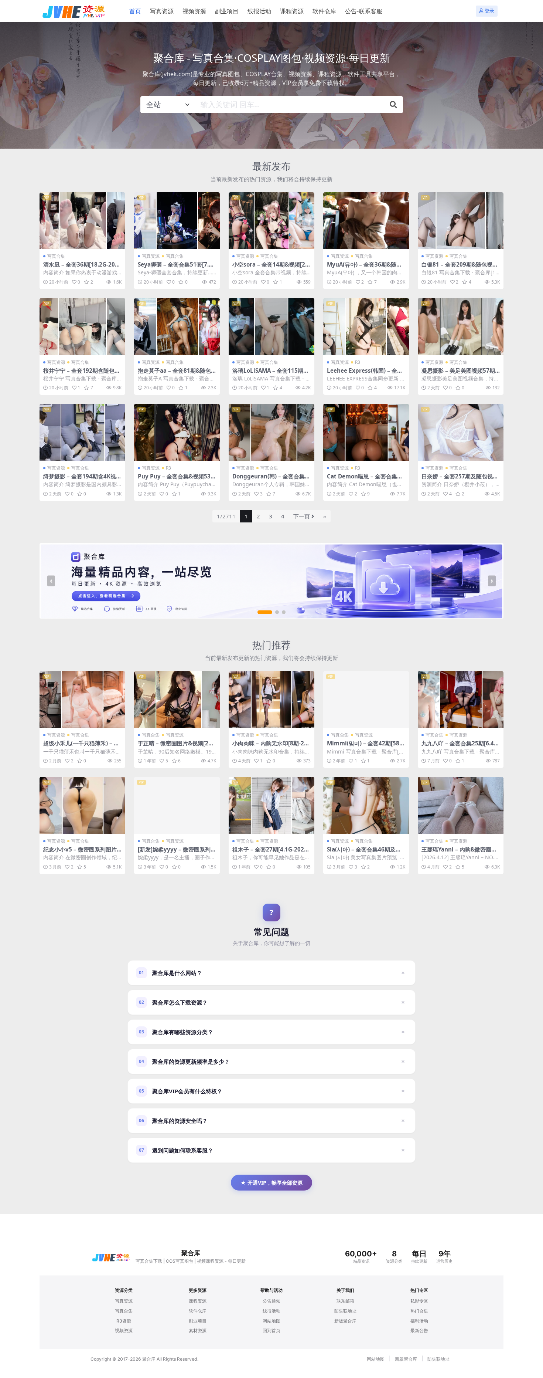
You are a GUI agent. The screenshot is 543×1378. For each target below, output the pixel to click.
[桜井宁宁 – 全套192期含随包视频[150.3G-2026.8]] (82, 326)
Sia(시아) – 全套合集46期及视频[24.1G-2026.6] (364, 853)
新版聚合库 (345, 1321)
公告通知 (271, 1301)
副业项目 (227, 11)
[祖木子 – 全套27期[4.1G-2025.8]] (271, 805)
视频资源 (194, 11)
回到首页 (271, 1330)
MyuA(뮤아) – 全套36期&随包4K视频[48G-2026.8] (366, 268)
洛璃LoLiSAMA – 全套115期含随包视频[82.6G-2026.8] (270, 374)
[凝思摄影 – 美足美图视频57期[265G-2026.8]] (460, 326)
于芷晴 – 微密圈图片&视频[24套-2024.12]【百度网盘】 (175, 746)
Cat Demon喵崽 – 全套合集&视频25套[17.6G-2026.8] (364, 480)
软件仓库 (324, 11)
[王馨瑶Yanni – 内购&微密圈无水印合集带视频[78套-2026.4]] (460, 805)
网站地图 (271, 1321)
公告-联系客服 (363, 11)
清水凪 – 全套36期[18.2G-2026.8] (80, 268)
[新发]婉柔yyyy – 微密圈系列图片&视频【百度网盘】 (177, 853)
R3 (357, 362)
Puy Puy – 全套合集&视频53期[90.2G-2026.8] (177, 480)
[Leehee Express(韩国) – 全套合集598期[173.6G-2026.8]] (366, 326)
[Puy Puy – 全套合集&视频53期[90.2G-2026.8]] (177, 432)
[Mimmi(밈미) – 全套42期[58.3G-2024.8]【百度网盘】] (366, 699)
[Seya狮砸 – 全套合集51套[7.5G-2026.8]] (177, 221)
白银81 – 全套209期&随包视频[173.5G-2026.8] (459, 268)
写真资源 (162, 11)
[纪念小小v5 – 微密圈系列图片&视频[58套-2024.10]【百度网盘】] (82, 805)
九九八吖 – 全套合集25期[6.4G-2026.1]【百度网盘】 (460, 746)
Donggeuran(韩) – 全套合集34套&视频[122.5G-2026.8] (270, 480)
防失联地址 (345, 1311)
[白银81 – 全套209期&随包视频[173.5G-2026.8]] (460, 221)
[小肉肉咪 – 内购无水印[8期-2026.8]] (271, 699)
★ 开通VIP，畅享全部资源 (271, 1182)
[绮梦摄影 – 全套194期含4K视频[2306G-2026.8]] (82, 432)
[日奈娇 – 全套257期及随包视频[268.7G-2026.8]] (460, 432)
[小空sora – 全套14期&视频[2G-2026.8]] (271, 221)
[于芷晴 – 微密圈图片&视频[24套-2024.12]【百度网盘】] (177, 699)
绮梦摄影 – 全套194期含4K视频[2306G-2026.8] (82, 480)
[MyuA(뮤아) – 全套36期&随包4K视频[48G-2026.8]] (366, 221)
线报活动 (259, 11)
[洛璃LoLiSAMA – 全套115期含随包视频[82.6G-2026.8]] (271, 326)
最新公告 (419, 1330)
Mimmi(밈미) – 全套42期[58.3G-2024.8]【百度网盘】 (365, 746)
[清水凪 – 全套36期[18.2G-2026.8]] (82, 221)
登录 (489, 11)
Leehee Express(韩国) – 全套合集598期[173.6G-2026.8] (365, 374)
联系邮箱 (345, 1301)
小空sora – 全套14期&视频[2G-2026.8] (270, 268)
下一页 (301, 516)
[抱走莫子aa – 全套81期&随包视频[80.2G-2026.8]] (177, 326)
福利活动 (419, 1321)
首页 (135, 11)
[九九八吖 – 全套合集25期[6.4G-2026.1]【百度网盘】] (460, 699)
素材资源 (197, 1330)
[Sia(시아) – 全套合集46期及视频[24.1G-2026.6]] (366, 805)
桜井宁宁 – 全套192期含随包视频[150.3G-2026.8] (81, 374)
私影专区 (419, 1301)
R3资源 (123, 1321)
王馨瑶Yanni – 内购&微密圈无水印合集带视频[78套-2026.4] (459, 853)
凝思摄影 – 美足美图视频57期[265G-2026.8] (458, 374)
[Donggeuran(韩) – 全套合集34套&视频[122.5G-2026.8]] (271, 432)
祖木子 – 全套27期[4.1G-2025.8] (270, 853)
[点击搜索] (393, 104)
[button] (265, 612)
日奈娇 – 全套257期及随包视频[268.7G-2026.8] (459, 480)
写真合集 (56, 256)
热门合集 (419, 1311)
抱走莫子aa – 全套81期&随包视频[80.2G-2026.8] (174, 374)
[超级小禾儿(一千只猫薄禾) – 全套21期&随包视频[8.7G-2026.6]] (82, 699)
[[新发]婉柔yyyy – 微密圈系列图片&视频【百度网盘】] (177, 805)
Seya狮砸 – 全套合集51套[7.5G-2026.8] (177, 268)
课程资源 (292, 11)
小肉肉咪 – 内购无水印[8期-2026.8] (271, 746)
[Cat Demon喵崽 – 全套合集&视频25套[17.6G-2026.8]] (366, 432)
